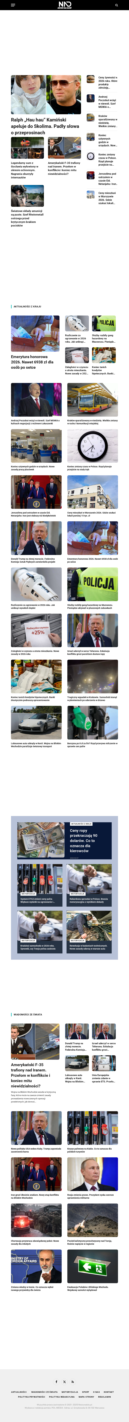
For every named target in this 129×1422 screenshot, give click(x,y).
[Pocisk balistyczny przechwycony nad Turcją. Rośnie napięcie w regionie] (92, 1220)
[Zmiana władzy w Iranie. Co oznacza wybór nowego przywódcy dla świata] (36, 1266)
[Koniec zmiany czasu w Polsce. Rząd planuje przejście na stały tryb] (91, 156)
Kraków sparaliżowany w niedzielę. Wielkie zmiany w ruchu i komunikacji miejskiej (108, 121)
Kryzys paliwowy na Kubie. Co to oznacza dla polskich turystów (89, 1150)
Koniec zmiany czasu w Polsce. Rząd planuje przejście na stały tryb (107, 160)
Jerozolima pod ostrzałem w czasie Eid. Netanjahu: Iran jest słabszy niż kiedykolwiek (107, 179)
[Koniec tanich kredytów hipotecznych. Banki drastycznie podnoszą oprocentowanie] (104, 355)
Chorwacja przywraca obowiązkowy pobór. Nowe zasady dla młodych (35, 1242)
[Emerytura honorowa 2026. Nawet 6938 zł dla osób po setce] (35, 334)
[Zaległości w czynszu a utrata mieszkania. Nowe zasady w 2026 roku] (77, 355)
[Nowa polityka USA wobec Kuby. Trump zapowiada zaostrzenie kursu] (36, 1128)
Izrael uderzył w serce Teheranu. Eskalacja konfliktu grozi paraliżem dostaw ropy (88, 652)
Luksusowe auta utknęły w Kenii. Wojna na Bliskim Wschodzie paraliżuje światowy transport (36, 745)
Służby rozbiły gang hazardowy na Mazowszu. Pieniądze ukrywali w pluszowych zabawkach (103, 338)
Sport (85, 1392)
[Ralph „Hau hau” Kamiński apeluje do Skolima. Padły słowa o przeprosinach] (46, 94)
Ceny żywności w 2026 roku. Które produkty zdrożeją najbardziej (108, 83)
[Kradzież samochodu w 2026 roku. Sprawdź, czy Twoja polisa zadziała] (39, 926)
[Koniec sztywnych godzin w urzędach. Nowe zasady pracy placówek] (91, 137)
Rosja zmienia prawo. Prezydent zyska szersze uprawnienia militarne (90, 1196)
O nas (96, 1392)
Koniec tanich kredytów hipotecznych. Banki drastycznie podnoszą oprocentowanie (103, 370)
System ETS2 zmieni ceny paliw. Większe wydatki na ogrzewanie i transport (36, 901)
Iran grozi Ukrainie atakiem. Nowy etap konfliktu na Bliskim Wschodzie (35, 1196)
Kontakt (109, 1392)
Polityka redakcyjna (62, 1397)
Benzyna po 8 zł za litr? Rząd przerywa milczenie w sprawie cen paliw (92, 745)
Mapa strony (86, 1397)
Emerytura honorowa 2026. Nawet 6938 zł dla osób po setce (32, 362)
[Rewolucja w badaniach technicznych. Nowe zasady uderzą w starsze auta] (89, 926)
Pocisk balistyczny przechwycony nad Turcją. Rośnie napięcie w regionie (89, 1242)
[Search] (116, 5)
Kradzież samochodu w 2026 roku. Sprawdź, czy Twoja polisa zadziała (38, 947)
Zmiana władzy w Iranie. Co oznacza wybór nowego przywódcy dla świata (32, 1288)
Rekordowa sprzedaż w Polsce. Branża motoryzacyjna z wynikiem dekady (89, 900)
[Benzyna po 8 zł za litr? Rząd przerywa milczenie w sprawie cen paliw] (92, 722)
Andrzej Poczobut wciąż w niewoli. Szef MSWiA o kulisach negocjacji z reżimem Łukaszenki (107, 102)
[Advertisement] (64, 40)
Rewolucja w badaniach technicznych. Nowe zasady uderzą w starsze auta (88, 947)
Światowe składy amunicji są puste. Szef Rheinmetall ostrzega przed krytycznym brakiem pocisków (27, 218)
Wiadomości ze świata (28, 1014)
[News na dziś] (64, 5)
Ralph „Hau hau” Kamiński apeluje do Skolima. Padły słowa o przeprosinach (45, 126)
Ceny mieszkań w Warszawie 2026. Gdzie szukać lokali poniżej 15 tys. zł (108, 198)
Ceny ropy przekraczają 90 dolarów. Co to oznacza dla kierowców (83, 840)
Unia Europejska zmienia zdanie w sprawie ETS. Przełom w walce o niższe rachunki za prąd (103, 1078)
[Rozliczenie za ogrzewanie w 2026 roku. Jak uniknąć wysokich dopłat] (77, 323)
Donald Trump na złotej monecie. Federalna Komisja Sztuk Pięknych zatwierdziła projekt (33, 560)
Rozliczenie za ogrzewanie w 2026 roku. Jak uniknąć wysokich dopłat (75, 338)
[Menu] (13, 5)
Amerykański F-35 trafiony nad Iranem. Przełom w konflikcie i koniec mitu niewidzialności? (64, 168)
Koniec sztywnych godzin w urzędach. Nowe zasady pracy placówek (107, 140)
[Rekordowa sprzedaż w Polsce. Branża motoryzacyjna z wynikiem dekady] (89, 879)
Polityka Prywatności (31, 1397)
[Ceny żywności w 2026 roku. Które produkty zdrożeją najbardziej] (91, 79)
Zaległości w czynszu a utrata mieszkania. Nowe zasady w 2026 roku (76, 370)
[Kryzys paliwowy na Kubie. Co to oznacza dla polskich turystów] (92, 1128)
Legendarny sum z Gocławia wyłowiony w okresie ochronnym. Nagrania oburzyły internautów (24, 170)
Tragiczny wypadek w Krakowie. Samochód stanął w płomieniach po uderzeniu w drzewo (92, 698)
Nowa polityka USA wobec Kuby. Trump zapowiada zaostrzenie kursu (36, 1150)
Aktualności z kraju (27, 306)
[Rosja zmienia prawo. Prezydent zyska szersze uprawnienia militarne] (92, 1174)
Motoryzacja (28, 894)
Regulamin (104, 1397)
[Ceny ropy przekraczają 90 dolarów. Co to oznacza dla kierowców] (40, 839)
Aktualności (19, 1392)
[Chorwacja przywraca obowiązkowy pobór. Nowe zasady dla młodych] (36, 1220)
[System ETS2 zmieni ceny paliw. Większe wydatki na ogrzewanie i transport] (39, 879)
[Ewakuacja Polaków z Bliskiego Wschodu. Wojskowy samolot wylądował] (92, 1266)
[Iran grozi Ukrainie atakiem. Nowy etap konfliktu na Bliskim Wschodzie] (36, 1174)
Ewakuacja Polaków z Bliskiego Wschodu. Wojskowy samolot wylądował (88, 1288)
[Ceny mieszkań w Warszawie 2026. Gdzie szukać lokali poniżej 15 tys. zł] (91, 195)
